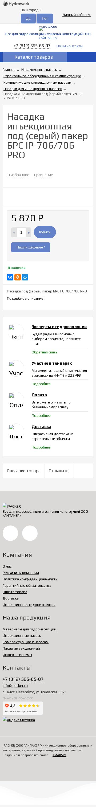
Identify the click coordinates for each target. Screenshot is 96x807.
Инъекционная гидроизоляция (29, 604)
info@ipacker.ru (15, 685)
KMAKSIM (59, 755)
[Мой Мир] (25, 277)
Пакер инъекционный (21, 648)
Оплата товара (15, 592)
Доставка (11, 598)
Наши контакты (70, 46)
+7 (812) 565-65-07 (32, 45)
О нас (7, 566)
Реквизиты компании (21, 572)
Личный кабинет (76, 15)
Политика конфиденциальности (30, 579)
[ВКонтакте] (10, 277)
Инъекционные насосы (22, 635)
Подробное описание (25, 298)
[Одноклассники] (17, 277)
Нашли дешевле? (31, 247)
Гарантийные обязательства (27, 585)
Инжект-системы (17, 655)
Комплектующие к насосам (26, 642)
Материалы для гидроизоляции (29, 629)
